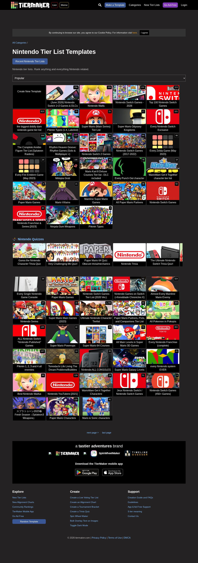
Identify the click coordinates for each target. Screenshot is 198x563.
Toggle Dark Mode (79, 525)
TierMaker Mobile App (23, 511)
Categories (135, 5)
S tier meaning (135, 511)
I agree (144, 32)
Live (54, 5)
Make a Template (115, 5)
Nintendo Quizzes (31, 239)
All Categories (19, 42)
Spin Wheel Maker (79, 516)
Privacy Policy (99, 537)
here (134, 32)
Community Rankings (22, 507)
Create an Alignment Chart (83, 502)
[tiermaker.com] (30, 5)
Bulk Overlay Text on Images (84, 521)
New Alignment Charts (23, 502)
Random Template (29, 521)
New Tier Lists (152, 5)
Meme (64, 5)
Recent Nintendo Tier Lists (30, 61)
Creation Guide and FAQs (140, 497)
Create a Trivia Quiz (80, 511)
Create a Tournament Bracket (84, 507)
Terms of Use (115, 537)
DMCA (127, 537)
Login (184, 5)
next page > (93, 432)
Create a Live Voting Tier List (84, 497)
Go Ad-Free (170, 5)
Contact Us (133, 516)
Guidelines (133, 502)
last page (106, 432)
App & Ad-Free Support (139, 507)
